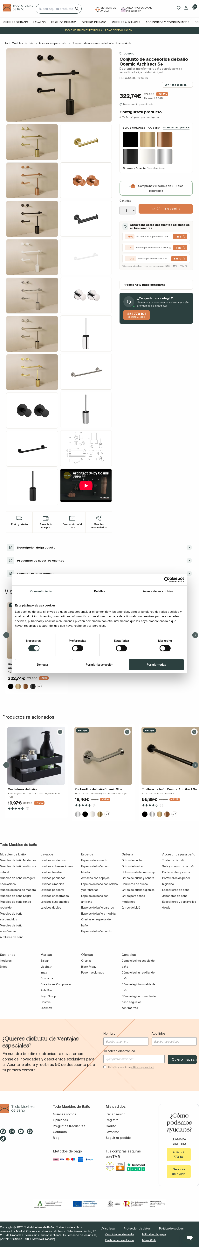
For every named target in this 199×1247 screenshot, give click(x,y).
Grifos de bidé (131, 907)
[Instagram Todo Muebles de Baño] (13, 1133)
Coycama (47, 978)
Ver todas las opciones (176, 127)
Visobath (46, 966)
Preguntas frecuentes (69, 1126)
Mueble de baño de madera (18, 889)
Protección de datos (137, 1228)
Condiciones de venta (119, 1234)
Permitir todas (156, 664)
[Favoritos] (179, 8)
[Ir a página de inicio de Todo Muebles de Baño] (18, 9)
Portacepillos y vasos (176, 872)
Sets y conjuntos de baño (178, 866)
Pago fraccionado (92, 972)
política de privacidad (142, 1067)
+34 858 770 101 (179, 1154)
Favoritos (113, 1132)
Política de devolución (119, 1240)
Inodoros (6, 960)
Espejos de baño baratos (97, 907)
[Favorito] (60, 731)
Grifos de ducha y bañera (138, 878)
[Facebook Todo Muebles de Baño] (4, 1133)
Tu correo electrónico (119, 1051)
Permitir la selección (99, 664)
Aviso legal (108, 1228)
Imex (44, 972)
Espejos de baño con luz (97, 931)
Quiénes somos (64, 1114)
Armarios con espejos (95, 878)
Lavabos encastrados (55, 895)
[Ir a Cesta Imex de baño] (36, 756)
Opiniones (60, 1120)
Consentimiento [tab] (41, 591)
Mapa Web (149, 1240)
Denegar (42, 664)
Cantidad (125, 200)
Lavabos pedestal (52, 889)
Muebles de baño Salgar (15, 895)
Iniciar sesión (115, 1114)
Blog (56, 1137)
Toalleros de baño (173, 860)
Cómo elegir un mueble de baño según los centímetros (139, 1002)
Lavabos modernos (53, 860)
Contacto (60, 1132)
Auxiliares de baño (12, 937)
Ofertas (86, 960)
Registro (112, 1120)
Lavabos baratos (51, 872)
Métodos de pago (154, 1234)
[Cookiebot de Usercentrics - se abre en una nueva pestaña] (167, 579)
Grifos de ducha (132, 860)
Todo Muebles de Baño (19, 43)
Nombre (109, 1033)
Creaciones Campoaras (56, 984)
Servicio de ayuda (179, 1171)
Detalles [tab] (99, 591)
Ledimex (46, 1008)
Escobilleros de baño (175, 889)
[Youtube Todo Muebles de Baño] (22, 1133)
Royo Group (48, 996)
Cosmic (128, 53)
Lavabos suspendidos (55, 901)
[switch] (77, 648)
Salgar (45, 960)
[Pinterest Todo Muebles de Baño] (31, 1133)
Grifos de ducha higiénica (138, 889)
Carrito (111, 1126)
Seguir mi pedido (118, 1137)
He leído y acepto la (131, 1067)
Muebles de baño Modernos (18, 860)
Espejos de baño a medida (98, 913)
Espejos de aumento (94, 860)
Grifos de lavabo (132, 866)
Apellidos (159, 1033)
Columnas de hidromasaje (138, 872)
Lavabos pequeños (53, 878)
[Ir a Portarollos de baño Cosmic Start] (103, 756)
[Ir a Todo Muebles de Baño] (20, 1108)
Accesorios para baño (53, 43)
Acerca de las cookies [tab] (158, 591)
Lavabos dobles (51, 907)
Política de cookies (171, 1228)
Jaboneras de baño (175, 895)
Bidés (3, 966)
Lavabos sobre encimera (57, 866)
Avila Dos (46, 990)
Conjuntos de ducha (135, 884)
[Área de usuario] (186, 8)
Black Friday (88, 966)
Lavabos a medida (52, 884)
